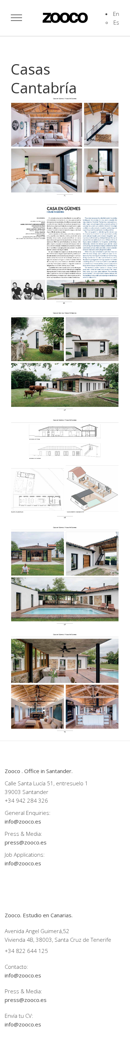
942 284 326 (32, 800)
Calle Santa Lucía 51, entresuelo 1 (46, 783)
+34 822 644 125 (26, 950)
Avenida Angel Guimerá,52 (37, 931)
